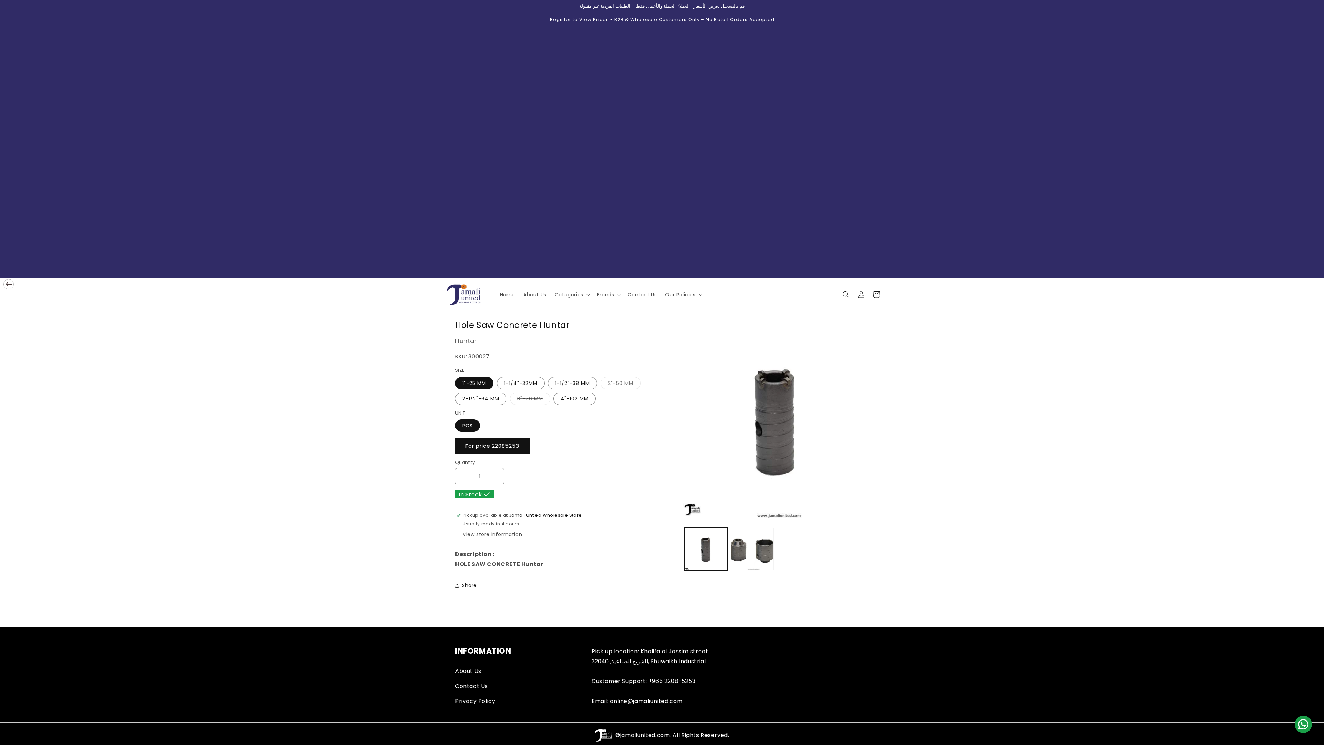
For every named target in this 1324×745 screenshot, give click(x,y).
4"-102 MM (575, 398)
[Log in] (861, 294)
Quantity (465, 462)
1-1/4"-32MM (521, 383)
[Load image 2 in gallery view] (752, 549)
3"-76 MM (533, 400)
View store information (492, 534)
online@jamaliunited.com (646, 701)
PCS (467, 425)
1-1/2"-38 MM (572, 383)
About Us (468, 671)
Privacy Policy (475, 701)
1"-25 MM (474, 383)
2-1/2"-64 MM (480, 398)
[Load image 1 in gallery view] (706, 549)
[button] (572, 294)
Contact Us (471, 686)
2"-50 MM (624, 384)
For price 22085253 (492, 445)
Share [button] (469, 585)
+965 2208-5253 (672, 681)
